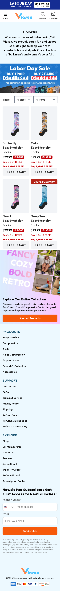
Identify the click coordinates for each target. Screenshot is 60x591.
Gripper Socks (11, 360)
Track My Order (11, 469)
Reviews (7, 458)
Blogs (6, 441)
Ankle (6, 348)
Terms (36, 552)
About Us (8, 452)
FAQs (6, 392)
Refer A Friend (11, 475)
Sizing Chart (10, 463)
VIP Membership (12, 446)
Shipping (8, 409)
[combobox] (8, 507)
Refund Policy (11, 415)
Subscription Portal (14, 481)
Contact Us (9, 386)
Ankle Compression (14, 354)
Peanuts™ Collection (15, 366)
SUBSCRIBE (30, 531)
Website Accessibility (15, 426)
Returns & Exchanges (15, 420)
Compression (10, 343)
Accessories (10, 371)
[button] (5, 16)
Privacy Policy (11, 403)
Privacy (44, 552)
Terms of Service (12, 397)
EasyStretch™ (11, 337)
